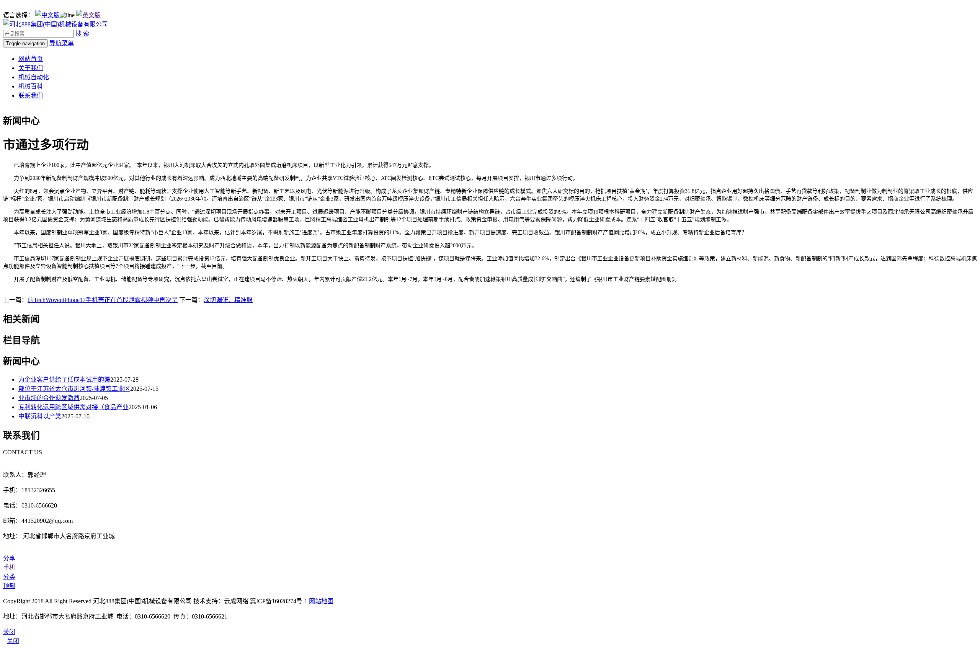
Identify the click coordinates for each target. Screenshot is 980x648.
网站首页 (30, 58)
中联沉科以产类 (39, 416)
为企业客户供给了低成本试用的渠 (64, 379)
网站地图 (321, 601)
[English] (88, 15)
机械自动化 (33, 77)
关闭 (13, 641)
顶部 (9, 586)
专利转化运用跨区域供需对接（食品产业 (73, 407)
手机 (9, 567)
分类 (9, 576)
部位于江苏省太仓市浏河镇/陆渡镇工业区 (74, 388)
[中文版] (47, 15)
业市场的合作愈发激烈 (49, 398)
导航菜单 (61, 43)
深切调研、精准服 (228, 300)
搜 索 (82, 33)
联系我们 (30, 95)
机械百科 (30, 86)
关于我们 (30, 68)
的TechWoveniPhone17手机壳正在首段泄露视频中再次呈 (103, 300)
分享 (9, 558)
